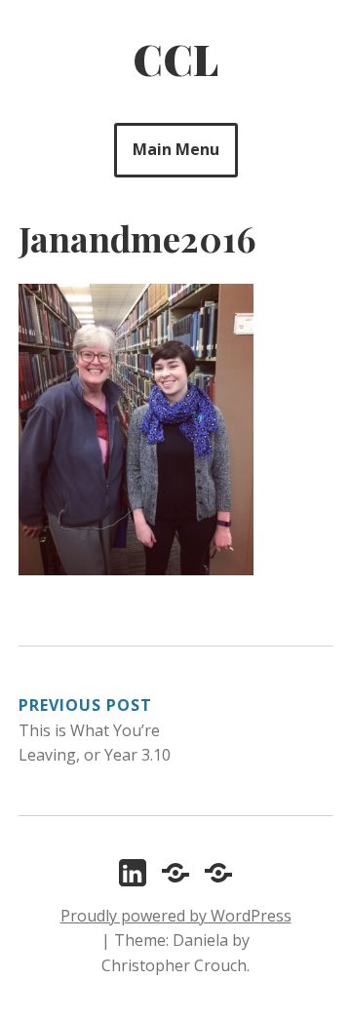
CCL (175, 59)
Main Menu (176, 149)
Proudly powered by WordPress (176, 915)
